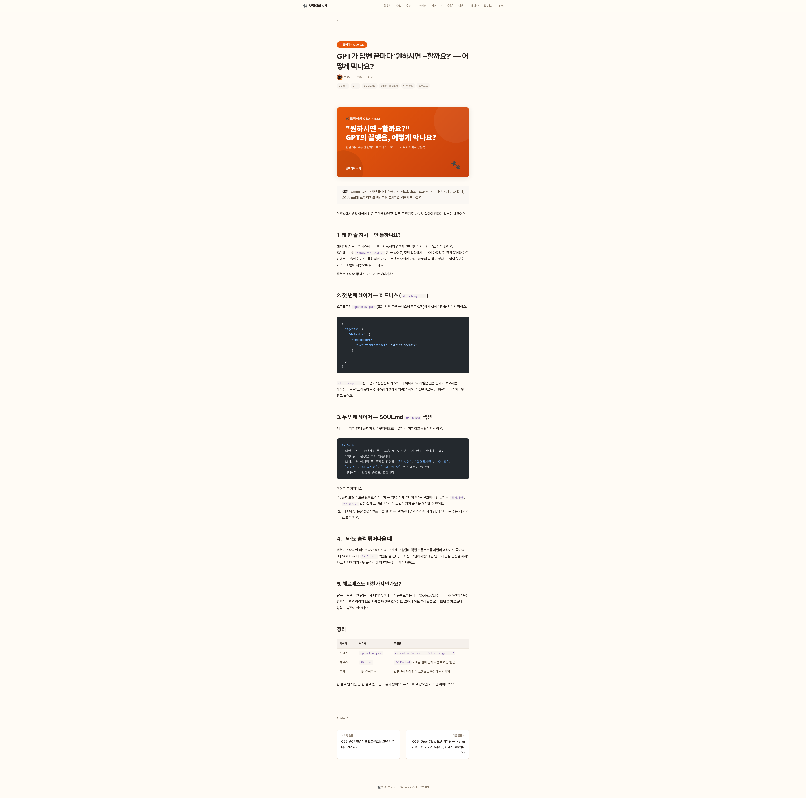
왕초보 (387, 5)
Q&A (450, 5)
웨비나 (475, 5)
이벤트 (462, 5)
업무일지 (489, 5)
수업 (398, 5)
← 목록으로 (343, 718)
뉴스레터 (421, 5)
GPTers (404, 787)
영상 (501, 5)
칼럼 (408, 5)
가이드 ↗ (437, 5)
